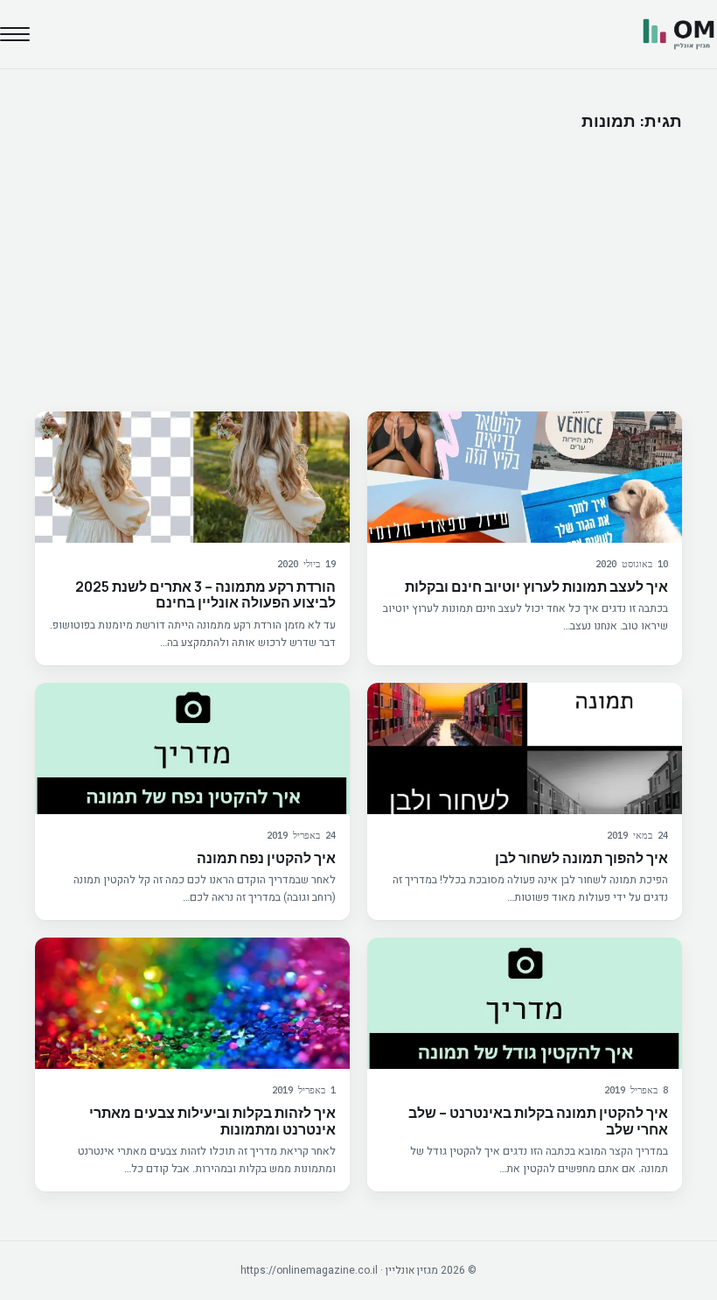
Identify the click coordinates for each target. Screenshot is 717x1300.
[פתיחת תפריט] (15, 34)
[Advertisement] (358, 271)
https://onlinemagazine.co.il (309, 1270)
